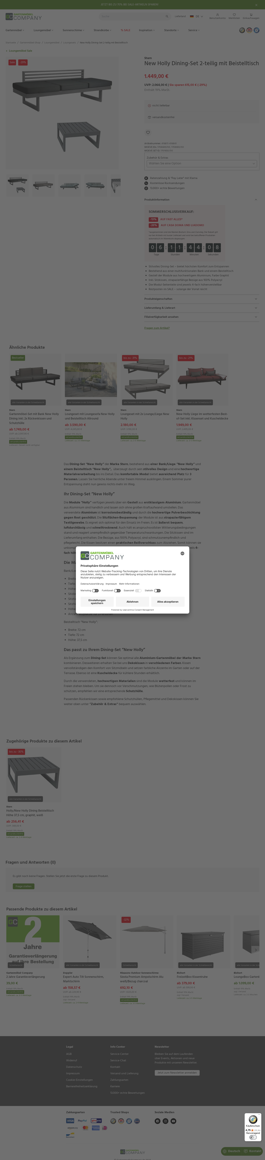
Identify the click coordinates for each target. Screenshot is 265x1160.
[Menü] (259, 1115)
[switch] (253, 1137)
